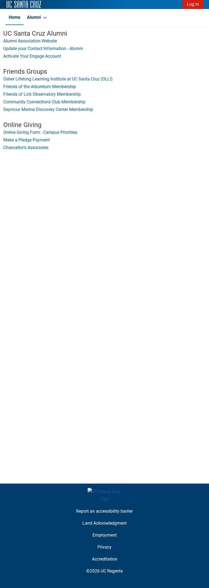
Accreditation (104, 559)
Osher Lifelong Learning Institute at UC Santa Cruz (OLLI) (58, 79)
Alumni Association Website (30, 41)
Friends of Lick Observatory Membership (42, 94)
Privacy (104, 547)
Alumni (34, 17)
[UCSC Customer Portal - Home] (23, 4)
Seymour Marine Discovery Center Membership (48, 109)
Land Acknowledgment (104, 523)
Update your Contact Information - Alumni (43, 48)
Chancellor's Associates (25, 147)
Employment (105, 535)
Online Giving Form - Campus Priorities (40, 132)
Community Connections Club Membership (44, 101)
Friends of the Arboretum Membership (39, 86)
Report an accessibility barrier (104, 511)
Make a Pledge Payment (26, 140)
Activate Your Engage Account (32, 56)
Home (14, 17)
